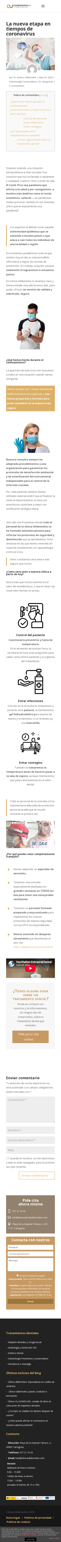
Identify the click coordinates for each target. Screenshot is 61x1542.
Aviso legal (13, 1517)
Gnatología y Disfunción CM (22, 1347)
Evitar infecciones (34, 122)
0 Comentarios (16, 85)
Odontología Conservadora (23, 81)
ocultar (43, 95)
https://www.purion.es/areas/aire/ (33, 947)
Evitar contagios (33, 126)
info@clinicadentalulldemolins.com (30, 1217)
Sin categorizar (45, 81)
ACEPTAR (30, 1539)
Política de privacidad (38, 1517)
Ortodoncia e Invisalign (19, 1363)
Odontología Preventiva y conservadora (28, 1358)
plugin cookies (54, 1538)
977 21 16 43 (18, 1211)
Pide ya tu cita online (28, 1037)
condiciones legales (36, 1275)
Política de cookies (18, 1522)
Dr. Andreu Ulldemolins (24, 77)
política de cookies (29, 1535)
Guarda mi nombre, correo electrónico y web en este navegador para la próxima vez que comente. (30, 1162)
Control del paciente (35, 118)
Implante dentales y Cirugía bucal (24, 1342)
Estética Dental (15, 1353)
